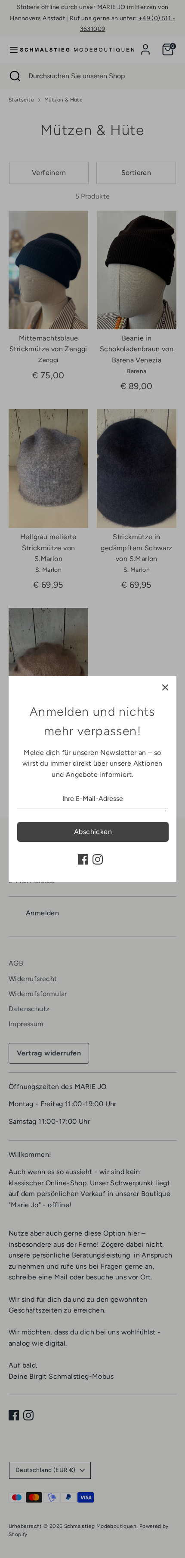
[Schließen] (165, 687)
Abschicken (93, 832)
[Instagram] (97, 859)
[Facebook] (83, 859)
